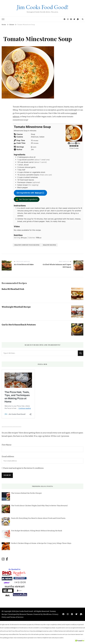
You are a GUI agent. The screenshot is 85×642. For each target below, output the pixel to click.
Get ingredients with (25, 193)
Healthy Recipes (49, 245)
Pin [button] (78, 143)
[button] (70, 146)
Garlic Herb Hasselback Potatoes (19, 324)
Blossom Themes (26, 614)
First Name (6, 445)
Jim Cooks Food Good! (42, 7)
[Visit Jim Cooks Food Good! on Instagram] (3, 559)
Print (72, 143)
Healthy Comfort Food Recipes (26, 245)
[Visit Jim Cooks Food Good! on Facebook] (7, 559)
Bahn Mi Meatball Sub (13, 289)
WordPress (47, 614)
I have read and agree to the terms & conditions (23, 468)
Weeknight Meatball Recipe (16, 307)
